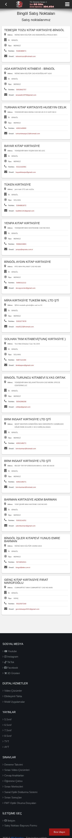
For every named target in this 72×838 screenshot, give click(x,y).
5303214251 (21, 520)
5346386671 (21, 51)
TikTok (10, 662)
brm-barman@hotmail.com (26, 448)
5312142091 (21, 167)
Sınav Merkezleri (13, 786)
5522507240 (21, 604)
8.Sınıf (7, 735)
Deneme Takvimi (13, 764)
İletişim (11, 820)
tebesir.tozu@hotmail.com (25, 56)
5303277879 (21, 321)
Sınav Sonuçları (13, 797)
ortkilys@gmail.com (23, 407)
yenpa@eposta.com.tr (24, 249)
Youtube (12, 651)
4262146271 (21, 443)
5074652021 (21, 562)
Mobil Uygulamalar (14, 701)
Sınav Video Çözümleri (16, 769)
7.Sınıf (7, 730)
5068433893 (21, 244)
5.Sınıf (7, 719)
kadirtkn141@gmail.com (25, 211)
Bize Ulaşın (59, 832)
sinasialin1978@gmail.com (26, 95)
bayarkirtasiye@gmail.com (26, 172)
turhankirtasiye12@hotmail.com (28, 133)
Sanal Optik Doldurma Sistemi (20, 792)
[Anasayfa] (19, 4)
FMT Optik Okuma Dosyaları (20, 803)
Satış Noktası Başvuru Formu (20, 825)
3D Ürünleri (13, 673)
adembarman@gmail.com (25, 526)
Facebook (12, 667)
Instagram (12, 656)
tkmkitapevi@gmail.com (25, 365)
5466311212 (21, 283)
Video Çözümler (13, 690)
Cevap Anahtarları (14, 775)
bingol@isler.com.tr (23, 567)
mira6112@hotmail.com (25, 327)
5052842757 (21, 89)
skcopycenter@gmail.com (25, 288)
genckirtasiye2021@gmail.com (27, 609)
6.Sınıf (7, 724)
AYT (6, 746)
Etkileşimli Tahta (13, 696)
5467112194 (21, 360)
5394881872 (21, 205)
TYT (6, 741)
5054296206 (21, 401)
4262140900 (21, 128)
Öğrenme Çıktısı (13, 781)
